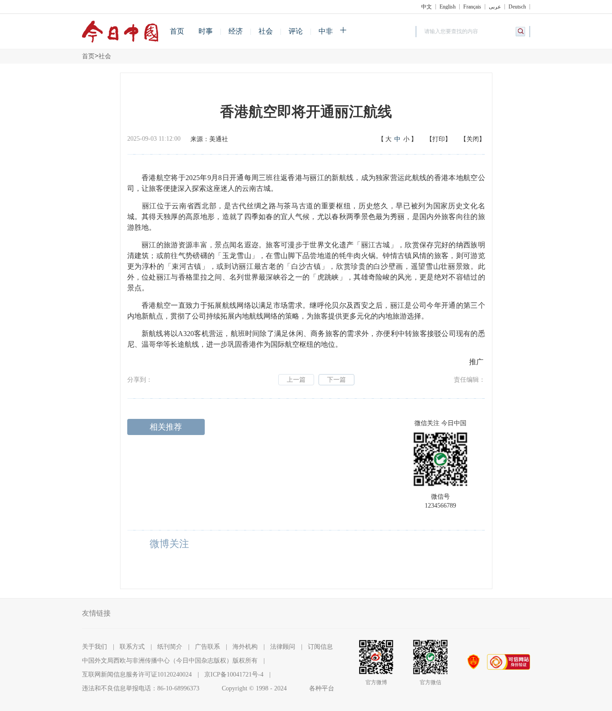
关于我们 (94, 646)
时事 (205, 31)
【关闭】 (472, 139)
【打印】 (438, 139)
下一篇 (336, 379)
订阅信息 (320, 646)
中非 (326, 31)
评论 (296, 31)
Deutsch (517, 6)
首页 (177, 31)
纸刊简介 (169, 646)
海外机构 (245, 646)
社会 (266, 31)
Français (472, 6)
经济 (235, 31)
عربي (495, 6)
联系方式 (132, 646)
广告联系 (207, 646)
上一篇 (296, 379)
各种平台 (321, 688)
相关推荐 (166, 426)
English (448, 6)
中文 (426, 6)
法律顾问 (282, 646)
